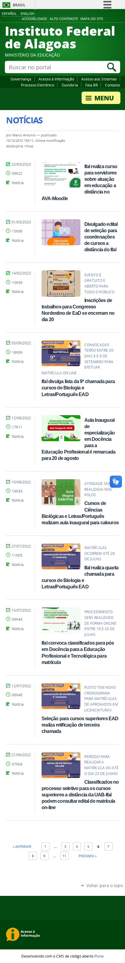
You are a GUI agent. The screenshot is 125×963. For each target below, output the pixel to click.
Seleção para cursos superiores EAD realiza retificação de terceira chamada (80, 725)
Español (9, 13)
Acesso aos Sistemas (99, 78)
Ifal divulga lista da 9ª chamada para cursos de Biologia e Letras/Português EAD (78, 388)
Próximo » (87, 856)
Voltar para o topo (104, 885)
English (27, 13)
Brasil (19, 5)
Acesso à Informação (56, 78)
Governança (21, 78)
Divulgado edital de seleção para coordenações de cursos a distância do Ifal (101, 236)
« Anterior (22, 846)
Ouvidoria (70, 85)
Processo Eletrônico (37, 85)
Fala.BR (91, 85)
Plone (99, 956)
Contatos (112, 85)
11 (64, 856)
